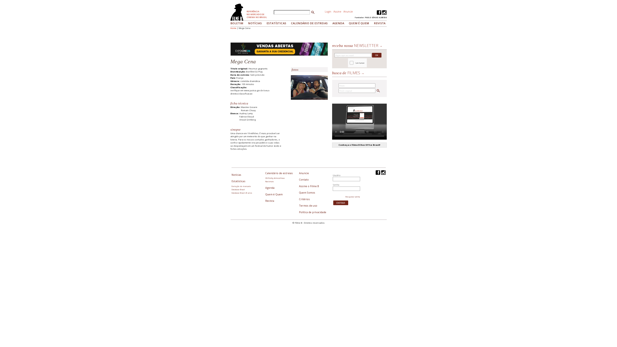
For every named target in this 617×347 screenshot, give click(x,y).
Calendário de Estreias (309, 23)
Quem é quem (359, 23)
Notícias (255, 23)
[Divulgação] (309, 88)
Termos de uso (308, 205)
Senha (336, 184)
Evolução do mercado (241, 186)
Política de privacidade (312, 212)
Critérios (304, 199)
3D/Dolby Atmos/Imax (275, 178)
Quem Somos (307, 192)
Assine (337, 11)
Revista (380, 23)
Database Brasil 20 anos (242, 193)
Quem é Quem (274, 194)
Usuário (337, 175)
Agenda (338, 23)
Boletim (236, 23)
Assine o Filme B (309, 186)
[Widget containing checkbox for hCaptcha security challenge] (366, 62)
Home (233, 28)
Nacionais (269, 181)
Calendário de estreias (279, 173)
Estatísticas (276, 23)
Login (328, 11)
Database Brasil (238, 189)
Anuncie (348, 11)
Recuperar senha (352, 197)
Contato (304, 179)
